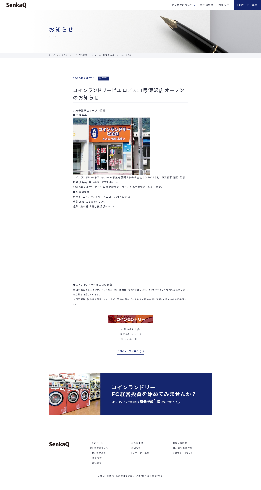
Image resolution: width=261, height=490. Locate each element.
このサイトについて (183, 453)
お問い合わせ (180, 443)
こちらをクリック (96, 201)
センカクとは (99, 453)
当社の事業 (207, 5)
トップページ (97, 443)
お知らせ (223, 5)
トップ (52, 55)
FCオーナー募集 (247, 5)
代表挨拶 (97, 458)
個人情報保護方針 (183, 448)
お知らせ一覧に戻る (128, 351)
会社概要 (97, 463)
